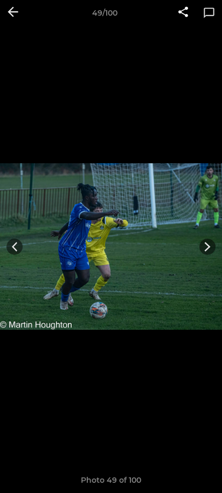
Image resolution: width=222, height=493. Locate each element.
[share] (183, 12)
